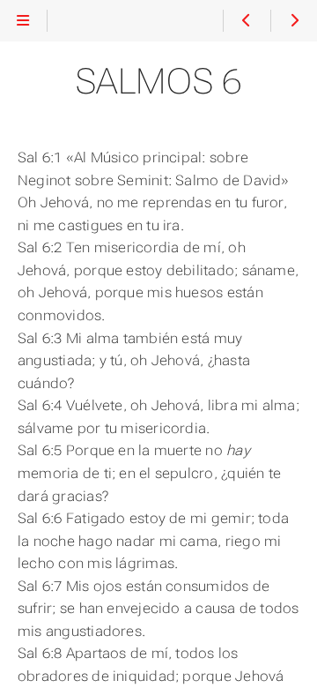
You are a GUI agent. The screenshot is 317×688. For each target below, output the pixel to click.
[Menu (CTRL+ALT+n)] (23, 21)
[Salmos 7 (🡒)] (293, 21)
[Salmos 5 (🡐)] (246, 21)
